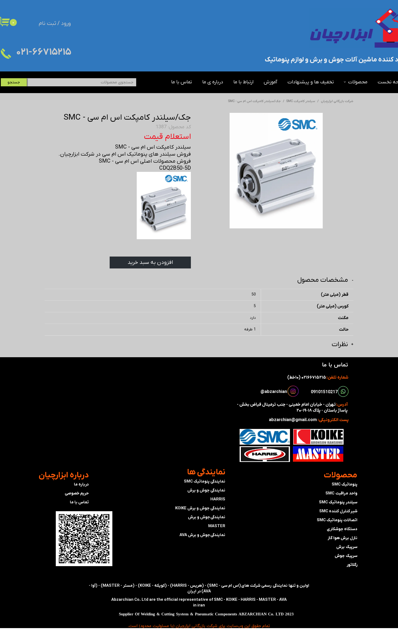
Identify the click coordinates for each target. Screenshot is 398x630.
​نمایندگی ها (206, 472)
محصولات (357, 82)
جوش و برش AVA (195, 535)
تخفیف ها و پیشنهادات (311, 82)
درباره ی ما (212, 82)
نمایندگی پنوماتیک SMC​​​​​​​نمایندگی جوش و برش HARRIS (204, 490)
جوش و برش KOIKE (192, 508)
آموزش (270, 82)
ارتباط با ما (243, 82)
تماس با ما (181, 82)
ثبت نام (47, 23)
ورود (66, 23)
